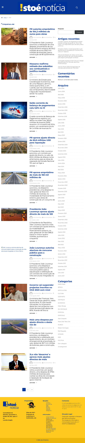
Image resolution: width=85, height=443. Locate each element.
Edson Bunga (62, 306)
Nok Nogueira (62, 331)
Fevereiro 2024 (62, 176)
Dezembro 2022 (62, 219)
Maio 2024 (61, 166)
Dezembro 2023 (62, 182)
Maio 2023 (61, 204)
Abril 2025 (61, 132)
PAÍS (59, 337)
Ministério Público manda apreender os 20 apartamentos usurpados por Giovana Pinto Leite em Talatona (70, 50)
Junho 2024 (61, 163)
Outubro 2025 (62, 113)
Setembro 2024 (62, 154)
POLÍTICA (61, 340)
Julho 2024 (61, 160)
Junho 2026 (61, 91)
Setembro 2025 (62, 116)
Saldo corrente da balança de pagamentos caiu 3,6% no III (42, 105)
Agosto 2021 (61, 269)
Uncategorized (62, 346)
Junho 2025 (61, 126)
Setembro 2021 (62, 266)
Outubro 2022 (62, 226)
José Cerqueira (62, 318)
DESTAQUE (61, 300)
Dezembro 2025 (62, 107)
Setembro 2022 (62, 229)
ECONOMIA (61, 303)
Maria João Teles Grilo (64, 321)
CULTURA (61, 293)
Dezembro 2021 (62, 257)
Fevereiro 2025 (62, 138)
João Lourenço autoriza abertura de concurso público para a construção (42, 251)
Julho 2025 (61, 123)
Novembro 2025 (62, 110)
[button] (8, 7)
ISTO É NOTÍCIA (37, 37)
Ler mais (32, 57)
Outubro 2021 (62, 263)
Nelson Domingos (63, 328)
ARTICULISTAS (62, 290)
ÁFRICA (60, 287)
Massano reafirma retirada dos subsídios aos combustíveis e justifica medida (41, 67)
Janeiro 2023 (61, 216)
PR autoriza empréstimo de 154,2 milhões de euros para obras (42, 31)
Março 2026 (61, 98)
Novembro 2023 (62, 185)
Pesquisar (61, 29)
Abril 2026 (61, 94)
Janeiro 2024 (61, 179)
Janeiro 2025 (61, 141)
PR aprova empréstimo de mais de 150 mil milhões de (42, 175)
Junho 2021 (61, 276)
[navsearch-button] (74, 7)
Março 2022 (61, 247)
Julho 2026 (61, 88)
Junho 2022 (61, 238)
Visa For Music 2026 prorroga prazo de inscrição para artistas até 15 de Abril (69, 67)
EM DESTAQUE (62, 309)
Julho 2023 (61, 197)
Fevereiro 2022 (62, 251)
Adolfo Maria (61, 284)
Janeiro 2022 (61, 254)
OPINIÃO (61, 334)
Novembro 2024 (62, 147)
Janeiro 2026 (61, 104)
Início (5, 17)
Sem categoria (62, 343)
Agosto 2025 (61, 119)
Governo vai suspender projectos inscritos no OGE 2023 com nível (42, 287)
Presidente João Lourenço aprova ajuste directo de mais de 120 (42, 211)
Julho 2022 (61, 235)
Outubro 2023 (62, 188)
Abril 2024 (61, 169)
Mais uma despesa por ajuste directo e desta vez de (41, 322)
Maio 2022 (61, 241)
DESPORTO (61, 296)
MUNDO (60, 325)
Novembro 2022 (62, 223)
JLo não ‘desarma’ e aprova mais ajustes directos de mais (40, 357)
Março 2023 (61, 210)
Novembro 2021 (62, 260)
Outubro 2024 (62, 151)
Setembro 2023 (62, 191)
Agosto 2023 (61, 194)
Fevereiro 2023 (62, 213)
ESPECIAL (61, 312)
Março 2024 (61, 173)
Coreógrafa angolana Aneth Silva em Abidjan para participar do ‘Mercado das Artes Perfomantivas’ (71, 62)
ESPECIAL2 (61, 315)
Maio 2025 (61, 129)
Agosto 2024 (61, 157)
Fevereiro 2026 (62, 101)
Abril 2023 (61, 207)
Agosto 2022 (61, 232)
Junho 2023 (61, 201)
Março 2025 (61, 135)
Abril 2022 (61, 244)
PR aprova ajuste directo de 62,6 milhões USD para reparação (42, 140)
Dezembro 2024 (62, 144)
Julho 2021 (61, 272)
